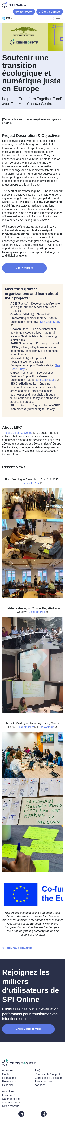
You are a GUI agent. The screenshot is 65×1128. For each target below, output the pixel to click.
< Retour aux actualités (17, 947)
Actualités (8, 1091)
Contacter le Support (47, 1074)
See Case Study (46, 379)
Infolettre (7, 1095)
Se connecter (24, 11)
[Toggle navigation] (58, 18)
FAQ (37, 1070)
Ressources (9, 1081)
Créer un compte (50, 11)
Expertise (8, 1085)
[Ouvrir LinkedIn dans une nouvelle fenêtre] (21, 1113)
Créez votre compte (28, 1028)
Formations (9, 1077)
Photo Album (46, 726)
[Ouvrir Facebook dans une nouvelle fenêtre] (44, 1113)
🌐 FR (6, 18)
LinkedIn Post (31, 483)
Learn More (23, 267)
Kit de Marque (10, 1106)
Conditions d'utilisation (49, 1077)
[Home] (14, 4)
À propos (7, 1070)
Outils (5, 1074)
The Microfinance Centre (17, 432)
